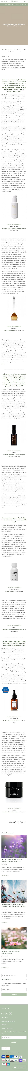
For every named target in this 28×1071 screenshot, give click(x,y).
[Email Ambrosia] (11, 1013)
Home (3, 50)
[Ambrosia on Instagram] (7, 1013)
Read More (4, 875)
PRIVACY (4, 1025)
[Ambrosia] (14, 1)
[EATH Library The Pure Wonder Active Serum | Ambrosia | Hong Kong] (14, 711)
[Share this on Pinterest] (21, 822)
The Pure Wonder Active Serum (11, 721)
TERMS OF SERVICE (7, 1028)
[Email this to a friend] (24, 822)
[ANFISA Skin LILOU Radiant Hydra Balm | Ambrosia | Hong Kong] (14, 803)
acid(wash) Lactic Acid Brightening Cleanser (14, 228)
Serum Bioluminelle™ (10, 330)
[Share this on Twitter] (14, 822)
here (2, 364)
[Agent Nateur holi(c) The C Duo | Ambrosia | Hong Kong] (14, 584)
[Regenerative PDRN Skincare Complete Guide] (14, 938)
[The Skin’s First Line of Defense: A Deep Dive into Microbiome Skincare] (14, 891)
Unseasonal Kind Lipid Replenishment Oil (13, 629)
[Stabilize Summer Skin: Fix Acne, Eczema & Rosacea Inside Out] (14, 846)
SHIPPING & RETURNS (8, 1021)
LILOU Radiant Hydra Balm (10, 812)
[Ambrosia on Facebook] (3, 1013)
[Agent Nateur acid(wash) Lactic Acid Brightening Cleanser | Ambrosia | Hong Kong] (14, 219)
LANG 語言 (5, 1048)
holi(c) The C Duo (9, 591)
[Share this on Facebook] (17, 822)
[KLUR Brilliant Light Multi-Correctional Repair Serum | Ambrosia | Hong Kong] (14, 447)
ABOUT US (4, 1018)
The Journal (9, 50)
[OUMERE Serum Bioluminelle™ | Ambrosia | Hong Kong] (14, 321)
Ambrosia (7, 1052)
